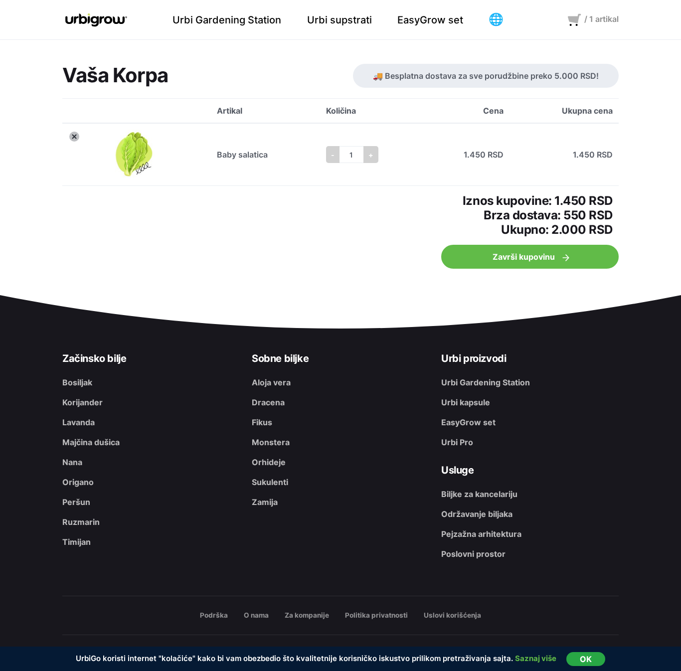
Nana (72, 462)
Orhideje (269, 462)
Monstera (271, 442)
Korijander (82, 402)
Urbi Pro (457, 442)
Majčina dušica (91, 442)
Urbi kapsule (465, 402)
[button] (496, 19)
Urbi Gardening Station (485, 382)
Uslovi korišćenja (452, 615)
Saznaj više (535, 658)
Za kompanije (307, 615)
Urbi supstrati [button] (339, 20)
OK (586, 659)
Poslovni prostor (473, 554)
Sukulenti (270, 482)
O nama (256, 615)
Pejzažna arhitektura (481, 534)
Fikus (262, 422)
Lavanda (78, 422)
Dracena (268, 402)
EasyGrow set (468, 422)
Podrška (214, 615)
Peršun (76, 502)
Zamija (265, 502)
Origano (78, 482)
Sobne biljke (280, 358)
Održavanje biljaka (476, 514)
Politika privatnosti (376, 615)
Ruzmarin (81, 522)
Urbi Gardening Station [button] (226, 20)
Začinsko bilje (94, 358)
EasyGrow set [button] (430, 20)
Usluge (457, 470)
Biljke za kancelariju (479, 494)
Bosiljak (77, 382)
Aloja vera (271, 382)
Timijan (76, 542)
